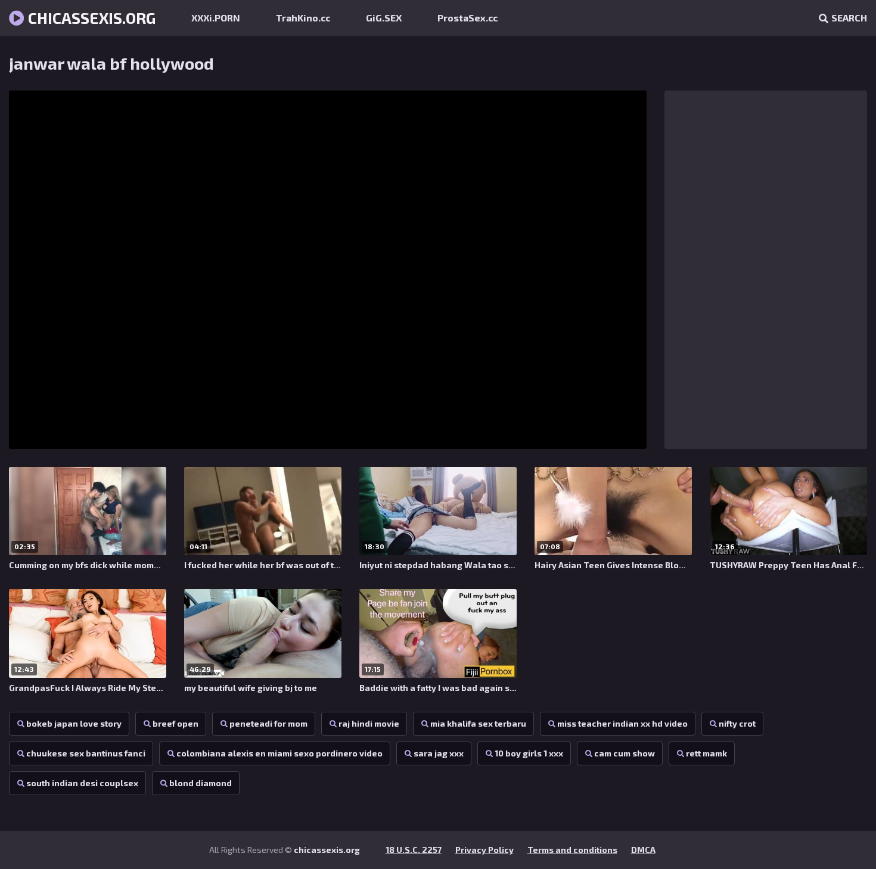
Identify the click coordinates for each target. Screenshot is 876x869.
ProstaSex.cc (467, 17)
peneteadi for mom (268, 723)
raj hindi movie (368, 723)
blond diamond (200, 783)
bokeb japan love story (74, 723)
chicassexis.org (90, 17)
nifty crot (737, 723)
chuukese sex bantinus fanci (85, 753)
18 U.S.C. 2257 (414, 850)
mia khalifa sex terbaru (478, 723)
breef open (175, 723)
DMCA (643, 850)
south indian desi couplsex (82, 783)
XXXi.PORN (215, 17)
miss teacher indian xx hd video (622, 723)
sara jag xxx (439, 753)
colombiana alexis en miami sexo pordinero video (279, 753)
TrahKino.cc (303, 17)
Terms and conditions (572, 850)
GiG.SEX (384, 17)
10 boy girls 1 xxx (529, 753)
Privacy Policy (484, 850)
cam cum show (624, 753)
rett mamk (706, 753)
